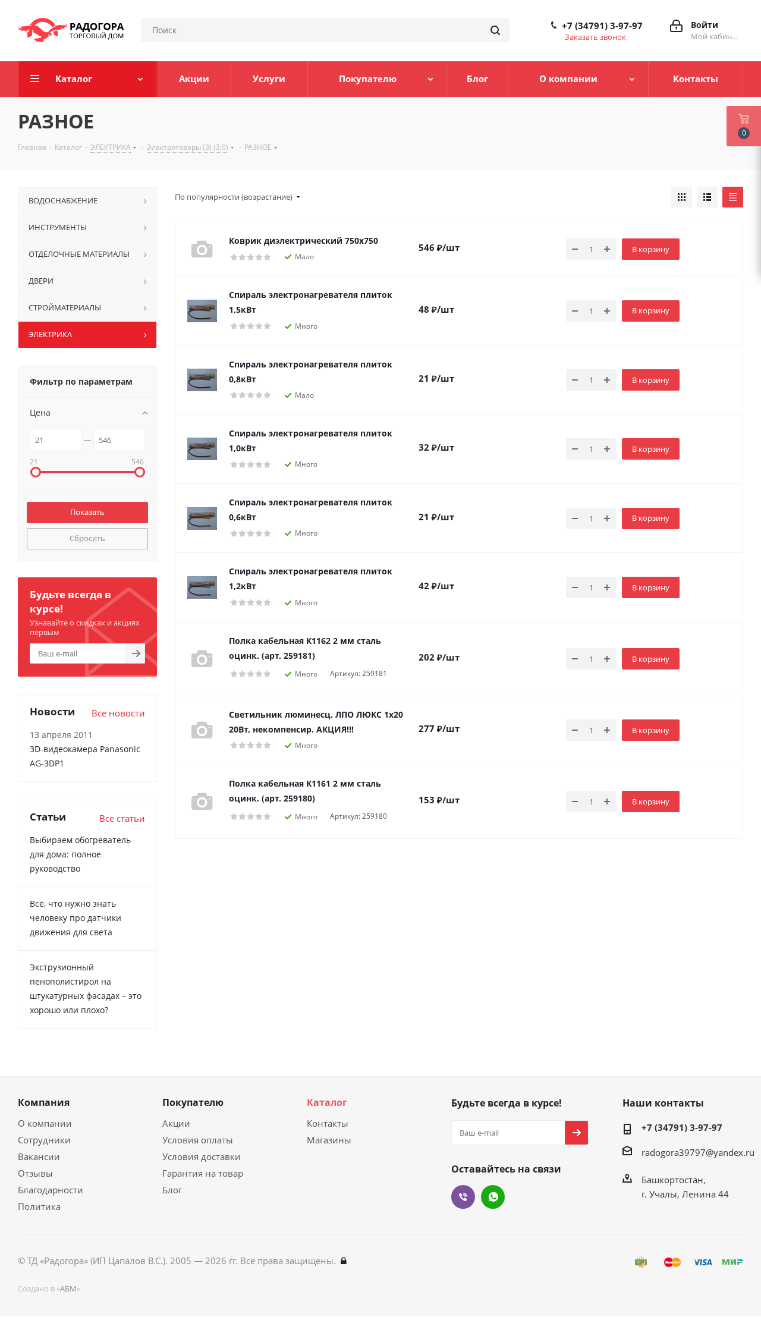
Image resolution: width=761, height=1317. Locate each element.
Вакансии (39, 1156)
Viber (463, 1197)
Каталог (327, 1102)
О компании (45, 1123)
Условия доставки (201, 1156)
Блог (172, 1190)
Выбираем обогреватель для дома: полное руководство (80, 854)
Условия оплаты (197, 1140)
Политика (39, 1206)
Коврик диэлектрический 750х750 (303, 240)
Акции (176, 1123)
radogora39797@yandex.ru (697, 1152)
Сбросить (87, 538)
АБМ (68, 1288)
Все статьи (122, 818)
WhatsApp (493, 1197)
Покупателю (193, 1102)
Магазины (329, 1140)
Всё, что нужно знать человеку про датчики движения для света (75, 918)
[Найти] (495, 30)
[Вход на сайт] (344, 1260)
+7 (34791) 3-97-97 (602, 25)
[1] (202, 311)
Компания (44, 1102)
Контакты (327, 1123)
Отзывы (35, 1173)
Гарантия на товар (202, 1173)
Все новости (118, 713)
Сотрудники (44, 1140)
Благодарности (50, 1190)
